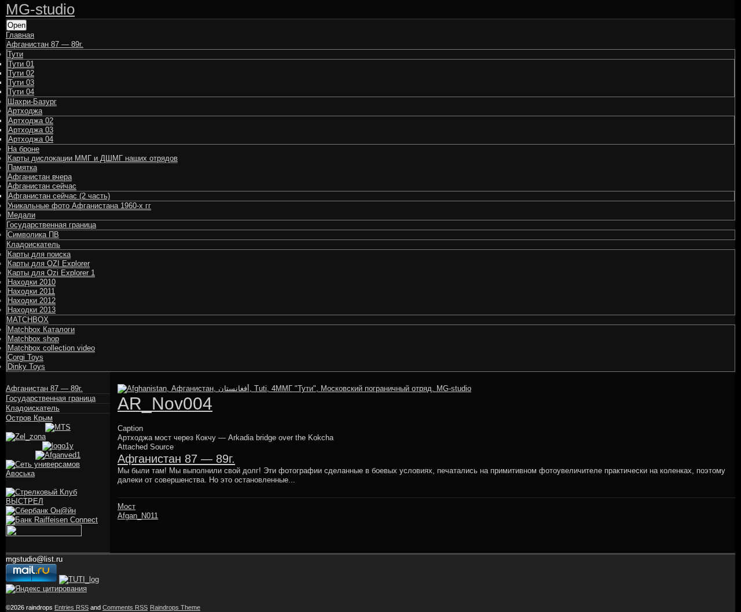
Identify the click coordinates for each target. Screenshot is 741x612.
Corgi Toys (25, 357)
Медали (21, 215)
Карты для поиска (39, 254)
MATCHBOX (27, 319)
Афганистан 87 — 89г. (44, 44)
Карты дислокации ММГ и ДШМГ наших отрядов (93, 158)
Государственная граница (51, 224)
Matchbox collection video (51, 348)
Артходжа (25, 110)
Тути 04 (21, 91)
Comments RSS (125, 607)
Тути (15, 54)
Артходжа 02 (30, 120)
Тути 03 (21, 82)
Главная (20, 35)
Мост (126, 506)
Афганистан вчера (40, 176)
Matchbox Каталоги (41, 329)
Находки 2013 (32, 309)
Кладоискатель (33, 244)
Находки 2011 (31, 291)
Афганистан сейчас (42, 186)
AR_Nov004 (165, 403)
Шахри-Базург (32, 101)
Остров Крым (29, 418)
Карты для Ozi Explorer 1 (51, 272)
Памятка (22, 167)
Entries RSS (71, 607)
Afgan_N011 (138, 515)
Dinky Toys (26, 366)
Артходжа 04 (30, 139)
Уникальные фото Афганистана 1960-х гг (79, 205)
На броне (23, 149)
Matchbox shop (33, 338)
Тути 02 (21, 73)
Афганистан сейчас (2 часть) (59, 195)
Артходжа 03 (30, 130)
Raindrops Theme (175, 607)
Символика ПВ (33, 234)
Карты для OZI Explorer (49, 263)
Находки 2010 (32, 282)
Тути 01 (21, 64)
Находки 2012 (32, 300)
